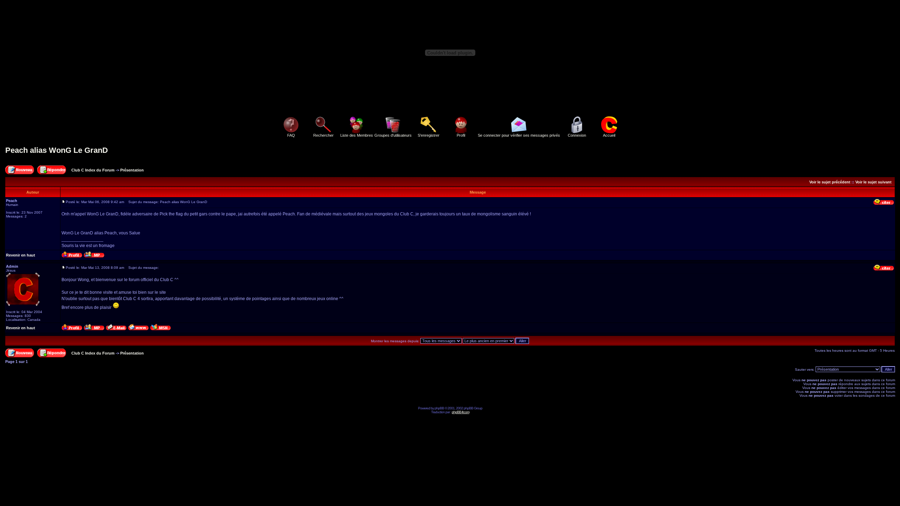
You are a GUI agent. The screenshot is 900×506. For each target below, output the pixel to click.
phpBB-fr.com (460, 412)
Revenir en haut (20, 255)
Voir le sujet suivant (873, 182)
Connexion (577, 135)
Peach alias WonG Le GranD (56, 150)
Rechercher (323, 135)
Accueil (609, 135)
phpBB (439, 408)
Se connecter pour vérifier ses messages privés (519, 135)
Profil (461, 135)
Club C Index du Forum (93, 170)
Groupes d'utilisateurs (393, 135)
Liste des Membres (356, 135)
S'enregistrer (428, 135)
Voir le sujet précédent (829, 182)
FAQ (291, 135)
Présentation (132, 170)
